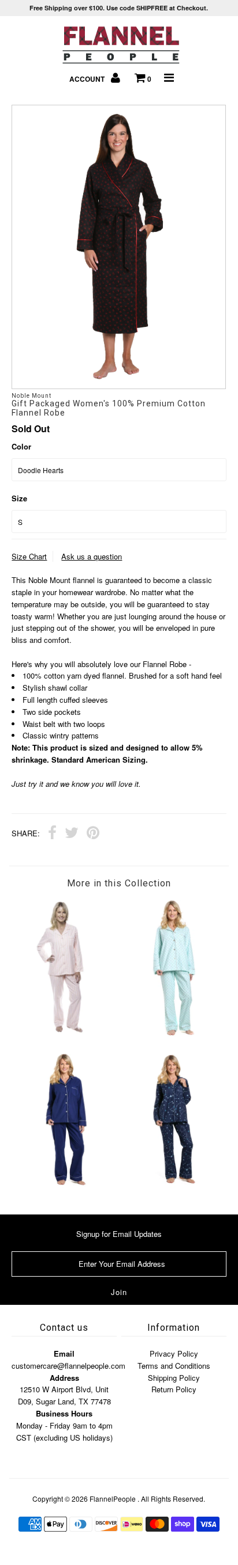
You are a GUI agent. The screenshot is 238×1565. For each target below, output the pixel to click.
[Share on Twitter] (72, 834)
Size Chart (29, 556)
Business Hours (64, 1413)
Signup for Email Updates (119, 1233)
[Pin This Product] (93, 834)
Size (19, 498)
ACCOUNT (87, 79)
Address (64, 1377)
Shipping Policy (174, 1377)
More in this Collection (119, 883)
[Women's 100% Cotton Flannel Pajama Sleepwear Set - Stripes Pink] (65, 1030)
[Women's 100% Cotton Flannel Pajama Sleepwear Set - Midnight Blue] (65, 1184)
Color (21, 446)
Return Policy (173, 1389)
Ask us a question (91, 556)
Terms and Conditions (173, 1365)
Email (64, 1353)
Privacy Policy (174, 1353)
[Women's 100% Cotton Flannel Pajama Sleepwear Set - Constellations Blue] (172, 1184)
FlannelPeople (113, 1498)
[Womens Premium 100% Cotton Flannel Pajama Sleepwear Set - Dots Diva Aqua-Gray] (172, 1033)
